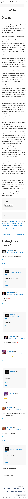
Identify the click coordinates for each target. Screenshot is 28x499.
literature (22, 227)
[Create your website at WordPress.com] (14, 2)
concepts (4, 223)
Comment (20, 486)
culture (15, 223)
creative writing (10, 223)
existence (4, 227)
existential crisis (10, 227)
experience (17, 227)
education (20, 223)
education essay (5, 225)
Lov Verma (9, 407)
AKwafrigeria (10, 292)
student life (4, 229)
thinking (8, 221)
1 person (12, 459)
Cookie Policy (8, 492)
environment (16, 225)
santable (14, 10)
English (11, 225)
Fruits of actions (6, 234)
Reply (3, 263)
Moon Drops (10, 250)
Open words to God (21, 234)
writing (19, 221)
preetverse (10, 351)
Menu (26, 5)
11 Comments (15, 229)
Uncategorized (13, 221)
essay (21, 225)
